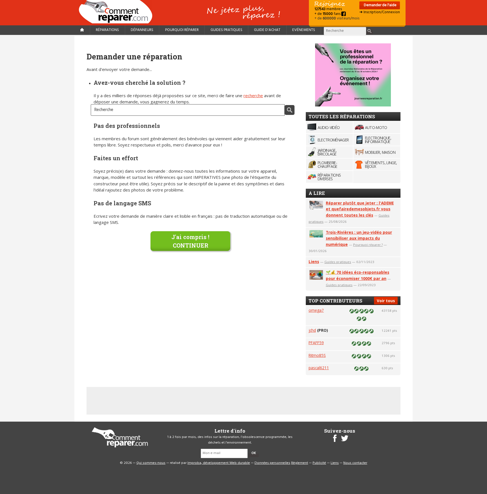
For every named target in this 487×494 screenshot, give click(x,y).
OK (253, 453)
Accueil (118, 11)
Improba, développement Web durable (218, 463)
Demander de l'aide (380, 5)
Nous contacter (355, 463)
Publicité (319, 463)
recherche (253, 95)
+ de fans (328, 14)
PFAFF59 (316, 342)
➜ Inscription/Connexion (379, 12)
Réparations (107, 30)
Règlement (299, 463)
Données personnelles (272, 463)
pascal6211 (319, 367)
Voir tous (386, 300)
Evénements (303, 30)
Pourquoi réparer (182, 30)
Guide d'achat (267, 30)
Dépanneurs (142, 30)
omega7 (316, 310)
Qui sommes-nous (150, 463)
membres (328, 9)
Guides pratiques (226, 30)
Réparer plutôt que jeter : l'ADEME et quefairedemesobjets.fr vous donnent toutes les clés (360, 209)
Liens (314, 261)
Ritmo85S (317, 355)
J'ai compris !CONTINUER (190, 241)
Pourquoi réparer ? (368, 244)
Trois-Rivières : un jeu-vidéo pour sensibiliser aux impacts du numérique (359, 238)
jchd (312, 330)
